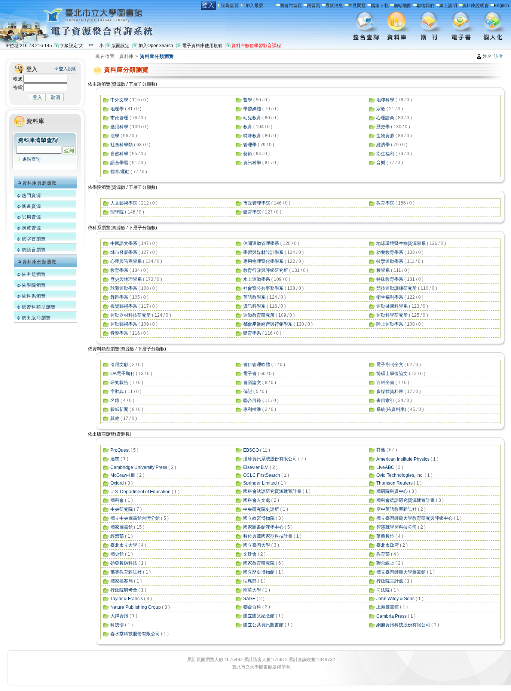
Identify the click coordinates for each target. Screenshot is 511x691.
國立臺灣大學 (256, 545)
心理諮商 (385, 117)
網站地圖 (402, 5)
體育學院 (252, 212)
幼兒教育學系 (389, 252)
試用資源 (31, 217)
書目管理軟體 (256, 364)
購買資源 (31, 228)
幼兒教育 (252, 117)
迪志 (114, 458)
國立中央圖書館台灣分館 (135, 518)
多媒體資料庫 (389, 391)
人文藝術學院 (123, 203)
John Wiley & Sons (395, 598)
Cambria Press (391, 616)
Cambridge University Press (138, 467)
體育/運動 (119, 171)
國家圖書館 (121, 527)
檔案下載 (380, 5)
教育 (247, 126)
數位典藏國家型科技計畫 (268, 536)
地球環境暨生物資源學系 (401, 243)
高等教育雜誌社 (126, 572)
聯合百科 (252, 606)
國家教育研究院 (259, 563)
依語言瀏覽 (34, 249)
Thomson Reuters (394, 483)
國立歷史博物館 (259, 572)
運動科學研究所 (392, 315)
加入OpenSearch (155, 45)
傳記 (247, 391)
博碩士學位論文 (392, 373)
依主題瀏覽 (34, 274)
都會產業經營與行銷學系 (268, 324)
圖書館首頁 (290, 5)
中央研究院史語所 (261, 509)
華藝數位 (385, 536)
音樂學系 (119, 333)
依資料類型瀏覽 (39, 307)
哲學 (247, 99)
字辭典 (117, 391)
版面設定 (120, 45)
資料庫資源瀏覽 (39, 182)
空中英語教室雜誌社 (396, 509)
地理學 (117, 108)
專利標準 (252, 409)
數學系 (383, 270)
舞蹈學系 (119, 297)
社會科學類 (121, 144)
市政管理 (119, 117)
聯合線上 (385, 563)
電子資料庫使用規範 (202, 45)
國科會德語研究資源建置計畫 (405, 500)
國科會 (117, 500)
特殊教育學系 (389, 279)
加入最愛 (254, 5)
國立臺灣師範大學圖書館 (401, 572)
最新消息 (334, 5)
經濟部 (117, 536)
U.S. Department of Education (140, 491)
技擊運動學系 (389, 261)
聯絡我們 (425, 5)
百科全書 (385, 382)
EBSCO (251, 450)
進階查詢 (31, 159)
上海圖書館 (387, 606)
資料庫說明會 (475, 5)
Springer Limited (260, 483)
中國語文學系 (123, 243)
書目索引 (385, 400)
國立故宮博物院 (259, 518)
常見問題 (357, 5)
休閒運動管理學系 (261, 243)
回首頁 (313, 5)
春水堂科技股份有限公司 (135, 633)
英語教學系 (254, 297)
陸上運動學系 (389, 324)
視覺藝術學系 (123, 306)
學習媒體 (252, 108)
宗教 (380, 108)
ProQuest (119, 450)
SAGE (249, 598)
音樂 (380, 162)
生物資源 (385, 135)
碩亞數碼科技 (123, 563)
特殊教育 (252, 135)
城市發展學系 (123, 252)
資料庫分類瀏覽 (39, 261)
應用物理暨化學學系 (263, 261)
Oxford (117, 483)
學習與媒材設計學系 (263, 252)
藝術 (247, 153)
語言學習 (119, 162)
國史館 (117, 554)
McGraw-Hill (122, 475)
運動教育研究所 (259, 315)
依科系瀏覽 (34, 296)
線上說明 (448, 5)
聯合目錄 (252, 400)
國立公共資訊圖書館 (263, 624)
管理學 (250, 144)
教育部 (383, 554)
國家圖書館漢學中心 (263, 527)
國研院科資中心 (392, 491)
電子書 (250, 373)
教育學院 (385, 203)
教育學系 (119, 270)
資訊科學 (252, 162)
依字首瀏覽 (34, 239)
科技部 (117, 624)
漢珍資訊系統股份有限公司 (270, 458)
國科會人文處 (256, 500)
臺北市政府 (387, 545)
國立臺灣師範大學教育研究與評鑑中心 (414, 518)
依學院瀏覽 (34, 285)
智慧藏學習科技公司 (396, 527)
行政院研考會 (123, 590)
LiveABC (385, 467)
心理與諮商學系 (126, 261)
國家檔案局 (121, 581)
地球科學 (385, 99)
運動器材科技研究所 (130, 315)
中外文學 (119, 99)
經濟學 (383, 144)
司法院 (383, 590)
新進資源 (31, 206)
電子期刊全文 (389, 364)
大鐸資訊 (119, 615)
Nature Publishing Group (135, 607)
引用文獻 (119, 364)
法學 (114, 135)
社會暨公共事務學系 (263, 288)
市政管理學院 (256, 203)
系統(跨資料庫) (391, 409)
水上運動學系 (256, 279)
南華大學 (252, 590)
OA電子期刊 (122, 373)
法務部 (250, 581)
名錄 (114, 400)
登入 (208, 5)
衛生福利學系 (389, 297)
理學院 (117, 212)
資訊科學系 (254, 306)
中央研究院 (121, 509)
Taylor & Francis (126, 598)
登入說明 (68, 68)
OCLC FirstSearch (261, 475)
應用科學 (119, 126)
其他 (114, 418)
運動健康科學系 (392, 306)
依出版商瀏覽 (36, 317)
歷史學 (383, 126)
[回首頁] (76, 14)
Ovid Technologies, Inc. (399, 475)
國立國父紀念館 (259, 615)
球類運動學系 (123, 288)
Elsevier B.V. (256, 467)
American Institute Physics (402, 459)
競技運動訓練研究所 (396, 288)
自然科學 (119, 153)
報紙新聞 (119, 409)
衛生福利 (385, 153)
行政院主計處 (389, 581)
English (501, 5)
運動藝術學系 (123, 324)
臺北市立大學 (123, 545)
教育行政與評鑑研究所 (265, 270)
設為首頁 (230, 5)
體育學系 (252, 333)
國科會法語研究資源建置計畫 (272, 491)
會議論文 (252, 382)
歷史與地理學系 (126, 279)
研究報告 (119, 382)
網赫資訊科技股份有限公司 (403, 624)
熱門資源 (31, 195)
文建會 (250, 554)
